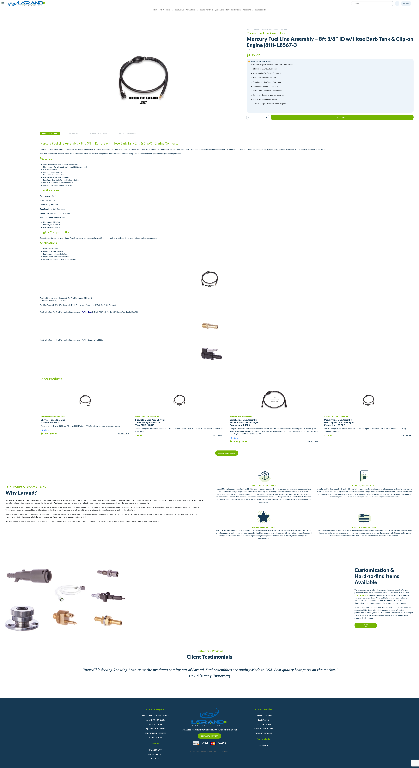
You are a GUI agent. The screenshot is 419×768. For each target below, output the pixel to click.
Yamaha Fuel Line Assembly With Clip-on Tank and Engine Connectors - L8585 (244, 422)
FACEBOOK (264, 745)
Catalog (155, 759)
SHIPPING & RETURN (263, 716)
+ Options (45, 430)
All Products (165, 10)
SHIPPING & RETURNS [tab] (98, 133)
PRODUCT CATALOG (263, 733)
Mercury (284, 29)
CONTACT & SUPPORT (209, 736)
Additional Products (155, 733)
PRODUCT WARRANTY (263, 729)
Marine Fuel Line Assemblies (183, 10)
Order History (155, 754)
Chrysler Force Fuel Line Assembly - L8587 (53, 421)
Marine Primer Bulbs (155, 720)
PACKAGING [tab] (73, 133)
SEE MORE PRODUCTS (226, 453)
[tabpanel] (209, 253)
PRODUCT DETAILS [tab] (49, 133)
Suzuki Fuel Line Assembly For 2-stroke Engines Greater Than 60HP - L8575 (150, 422)
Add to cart (342, 117)
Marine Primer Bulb (205, 10)
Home (155, 10)
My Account (155, 750)
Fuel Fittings (236, 10)
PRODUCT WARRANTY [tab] (127, 133)
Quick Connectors (222, 10)
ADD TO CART (123, 434)
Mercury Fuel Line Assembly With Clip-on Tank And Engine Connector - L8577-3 (339, 422)
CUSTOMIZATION (263, 724)
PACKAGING (263, 720)
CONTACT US (366, 625)
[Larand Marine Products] (27, 3)
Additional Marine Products (254, 10)
